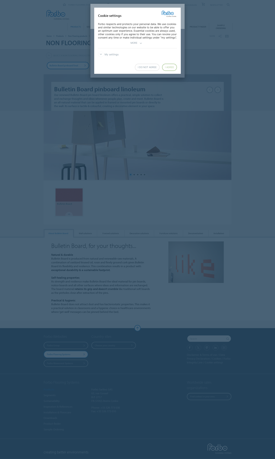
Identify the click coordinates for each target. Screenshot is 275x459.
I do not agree (147, 67)
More (133, 42)
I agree (169, 67)
